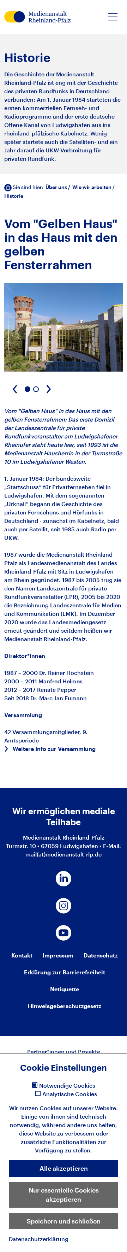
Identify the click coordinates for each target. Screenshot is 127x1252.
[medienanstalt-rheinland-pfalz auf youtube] (63, 933)
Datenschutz (101, 955)
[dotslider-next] (48, 389)
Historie (13, 196)
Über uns (56, 187)
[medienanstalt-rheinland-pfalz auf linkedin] (63, 878)
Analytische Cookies (69, 1094)
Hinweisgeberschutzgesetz (64, 1006)
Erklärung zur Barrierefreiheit (64, 972)
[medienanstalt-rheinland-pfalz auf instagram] (63, 905)
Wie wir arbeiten (91, 187)
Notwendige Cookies (67, 1085)
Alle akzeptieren (64, 1168)
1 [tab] (27, 389)
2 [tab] (36, 389)
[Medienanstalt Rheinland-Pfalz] (37, 17)
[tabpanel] (63, 327)
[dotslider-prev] (14, 389)
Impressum (58, 955)
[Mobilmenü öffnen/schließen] (112, 16)
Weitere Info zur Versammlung (54, 748)
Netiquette (64, 989)
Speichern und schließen (64, 1221)
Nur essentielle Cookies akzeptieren (64, 1195)
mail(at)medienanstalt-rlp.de (63, 854)
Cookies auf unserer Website (78, 1108)
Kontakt (21, 955)
